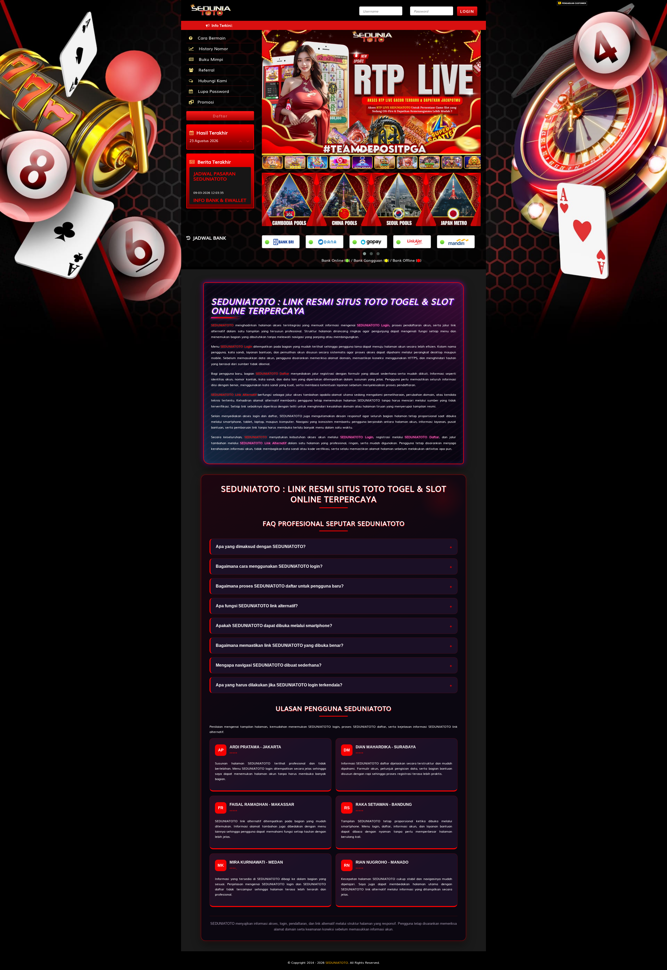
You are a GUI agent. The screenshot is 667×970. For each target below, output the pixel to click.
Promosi (205, 102)
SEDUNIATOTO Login (236, 346)
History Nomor (212, 48)
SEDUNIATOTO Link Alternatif (234, 394)
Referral (205, 70)
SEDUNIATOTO (222, 325)
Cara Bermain (210, 38)
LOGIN (467, 11)
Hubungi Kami (211, 80)
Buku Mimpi (209, 59)
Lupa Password (212, 91)
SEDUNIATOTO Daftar (272, 373)
